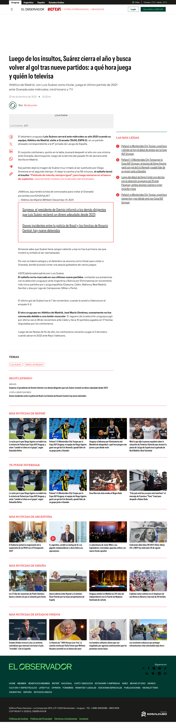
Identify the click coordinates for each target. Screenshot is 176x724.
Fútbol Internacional (76, 9)
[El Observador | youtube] (159, 668)
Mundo (152, 683)
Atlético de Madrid (34, 364)
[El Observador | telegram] (159, 673)
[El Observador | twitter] (143, 668)
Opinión (56, 687)
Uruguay (15, 2)
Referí (55, 683)
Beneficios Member (39, 683)
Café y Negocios (83, 683)
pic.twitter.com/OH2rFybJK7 (34, 195)
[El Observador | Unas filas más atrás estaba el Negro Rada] (108, 489)
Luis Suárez (15, 364)
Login (133, 9)
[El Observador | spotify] (153, 673)
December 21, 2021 (63, 199)
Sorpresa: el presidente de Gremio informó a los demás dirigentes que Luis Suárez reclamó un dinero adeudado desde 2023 (58, 388)
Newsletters (150, 687)
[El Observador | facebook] (149, 668)
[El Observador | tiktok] (165, 668)
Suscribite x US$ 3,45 (153, 9)
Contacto (83, 718)
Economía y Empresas (107, 683)
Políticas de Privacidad (41, 718)
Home (12, 683)
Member (21, 683)
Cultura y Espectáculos (23, 687)
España (41, 2)
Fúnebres (68, 687)
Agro (125, 683)
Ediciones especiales (110, 687)
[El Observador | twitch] (165, 673)
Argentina (28, 2)
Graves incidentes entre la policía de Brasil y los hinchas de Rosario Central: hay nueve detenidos (47, 396)
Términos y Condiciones (65, 718)
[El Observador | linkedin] (146, 673)
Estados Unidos (56, 2)
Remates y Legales (85, 687)
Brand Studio (138, 683)
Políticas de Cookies (18, 718)
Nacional (66, 683)
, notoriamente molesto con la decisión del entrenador (63, 178)
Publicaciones (132, 687)
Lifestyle (44, 687)
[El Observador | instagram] (154, 668)
